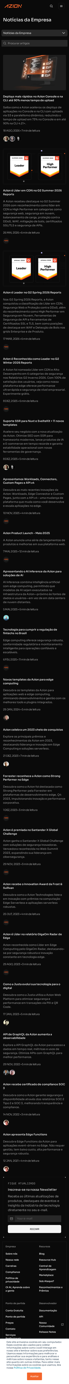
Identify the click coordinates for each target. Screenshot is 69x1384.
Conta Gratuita (14, 1310)
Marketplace (46, 1275)
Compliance (13, 1272)
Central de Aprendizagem (47, 1267)
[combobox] (31, 33)
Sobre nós (11, 1253)
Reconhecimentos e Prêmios (50, 1289)
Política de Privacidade (27, 1367)
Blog (41, 1253)
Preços (10, 1322)
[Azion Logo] (13, 6)
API (41, 1316)
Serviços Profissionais (13, 1336)
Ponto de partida (15, 1316)
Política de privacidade (12, 1280)
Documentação (48, 1310)
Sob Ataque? (46, 1281)
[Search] (51, 6)
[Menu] (61, 6)
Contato (10, 1328)
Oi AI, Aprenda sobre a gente (18, 1289)
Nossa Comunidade (46, 1324)
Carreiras (11, 1265)
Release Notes (47, 1331)
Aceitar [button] (34, 1376)
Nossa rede (12, 1259)
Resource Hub (47, 1259)
